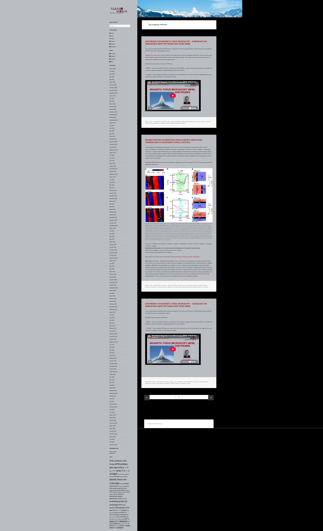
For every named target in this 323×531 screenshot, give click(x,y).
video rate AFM (120, 517)
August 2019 (112, 260)
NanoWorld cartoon (115, 496)
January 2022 (112, 193)
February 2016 (112, 358)
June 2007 (111, 409)
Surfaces (206, 287)
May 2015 (111, 382)
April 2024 (111, 133)
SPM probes (120, 508)
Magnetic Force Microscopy (174, 287)
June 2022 (111, 182)
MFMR (148, 68)
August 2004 (112, 417)
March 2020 (112, 241)
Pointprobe (124, 498)
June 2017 (111, 317)
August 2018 (112, 290)
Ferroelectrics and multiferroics (177, 285)
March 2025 (112, 104)
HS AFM (120, 490)
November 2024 (113, 114)
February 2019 (112, 274)
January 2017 (112, 331)
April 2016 (111, 352)
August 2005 (112, 415)
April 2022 (111, 187)
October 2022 (112, 171)
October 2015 (112, 369)
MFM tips (163, 123)
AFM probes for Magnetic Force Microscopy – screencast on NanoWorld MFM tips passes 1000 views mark (176, 305)
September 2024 (113, 120)
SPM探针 (124, 510)
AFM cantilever (115, 461)
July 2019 (111, 263)
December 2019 (113, 250)
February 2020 (112, 244)
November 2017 (113, 306)
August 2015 (112, 374)
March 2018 (112, 296)
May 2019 (111, 266)
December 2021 (113, 195)
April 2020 (111, 239)
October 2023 (112, 147)
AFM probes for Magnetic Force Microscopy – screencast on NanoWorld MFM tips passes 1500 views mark (176, 43)
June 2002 (111, 439)
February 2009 (112, 404)
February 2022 (112, 190)
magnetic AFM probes (190, 121)
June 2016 (111, 347)
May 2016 (111, 350)
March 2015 (112, 388)
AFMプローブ (123, 471)
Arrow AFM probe (114, 476)
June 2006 (111, 412)
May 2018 (111, 293)
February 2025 (112, 106)
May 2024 (111, 131)
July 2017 (111, 315)
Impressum (112, 453)
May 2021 (111, 204)
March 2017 (112, 325)
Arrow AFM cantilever (123, 474)
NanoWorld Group (157, 423)
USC (127, 515)
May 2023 (111, 160)
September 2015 (113, 371)
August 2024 (112, 122)
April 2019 (111, 269)
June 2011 (111, 398)
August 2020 (112, 228)
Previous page (147, 397)
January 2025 (112, 109)
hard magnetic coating (178, 121)
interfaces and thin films (151, 287)
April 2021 (111, 206)
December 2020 (113, 217)
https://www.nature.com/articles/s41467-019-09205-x (185, 256)
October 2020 (112, 223)
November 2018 (113, 282)
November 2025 (113, 90)
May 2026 (111, 76)
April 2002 (111, 442)
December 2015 (113, 363)
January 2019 (112, 277)
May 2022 (111, 185)
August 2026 (112, 68)
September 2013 (113, 393)
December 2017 (113, 304)
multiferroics (200, 287)
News (165, 121)
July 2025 (111, 98)
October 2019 (112, 255)
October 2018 (112, 285)
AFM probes (121, 464)
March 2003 (112, 428)
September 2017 (113, 309)
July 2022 (111, 179)
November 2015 (113, 366)
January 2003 (112, 431)
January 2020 (112, 247)
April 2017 (111, 323)
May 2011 (111, 401)
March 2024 (112, 136)
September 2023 (113, 150)
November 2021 (113, 198)
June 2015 (111, 379)
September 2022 (113, 174)
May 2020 (111, 236)
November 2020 (113, 220)
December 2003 (113, 423)
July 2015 (111, 377)
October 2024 (112, 117)
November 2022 (113, 168)
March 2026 (112, 82)
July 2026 (111, 71)
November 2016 (113, 336)
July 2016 (111, 344)
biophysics (120, 486)
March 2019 (112, 271)
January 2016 (112, 360)
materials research (120, 492)
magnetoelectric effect (187, 287)
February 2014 (112, 390)
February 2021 (112, 212)
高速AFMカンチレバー (120, 523)
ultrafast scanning (119, 515)
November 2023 (113, 144)
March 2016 (112, 355)
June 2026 (111, 74)
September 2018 (113, 287)
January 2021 (112, 214)
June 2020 (111, 233)
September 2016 (113, 342)
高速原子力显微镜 (124, 525)
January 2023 (112, 166)
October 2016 (112, 339)
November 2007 (113, 407)
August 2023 (112, 152)
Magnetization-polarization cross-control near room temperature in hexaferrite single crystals (173, 141)
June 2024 (111, 128)
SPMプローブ (116, 510)
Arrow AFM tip (124, 476)
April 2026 (111, 79)
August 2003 (112, 425)
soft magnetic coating (179, 123)
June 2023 (111, 158)
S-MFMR (148, 74)
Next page (211, 397)
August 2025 (112, 95)
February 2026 (112, 85)
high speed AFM (119, 488)
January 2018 (112, 301)
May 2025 (111, 101)
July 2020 (111, 231)
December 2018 (113, 279)
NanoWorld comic (115, 498)
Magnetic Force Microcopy (152, 55)
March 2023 (112, 163)
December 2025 (113, 87)
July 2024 (111, 125)
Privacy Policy (112, 451)
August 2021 (112, 201)
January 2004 (112, 420)
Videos (169, 121)
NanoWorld (158, 121)
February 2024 (112, 139)
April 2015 (111, 385)
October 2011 (112, 396)
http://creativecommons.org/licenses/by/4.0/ (186, 276)
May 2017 (111, 320)
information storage (202, 285)
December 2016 (113, 333)
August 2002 (112, 436)
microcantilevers (119, 494)
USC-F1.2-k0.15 (112, 516)
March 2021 (112, 209)
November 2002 (113, 434)
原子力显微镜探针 (121, 521)
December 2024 (113, 112)
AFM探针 (113, 474)
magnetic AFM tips (200, 121)
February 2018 (112, 298)
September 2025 (113, 93)
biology (121, 483)
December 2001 (113, 444)
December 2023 (113, 141)
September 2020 (113, 225)
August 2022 (112, 177)
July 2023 (111, 155)
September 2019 (113, 258)
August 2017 (112, 312)
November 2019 (113, 252)
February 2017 (112, 328)
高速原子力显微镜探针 (116, 528)
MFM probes (157, 123)
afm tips (113, 467)
